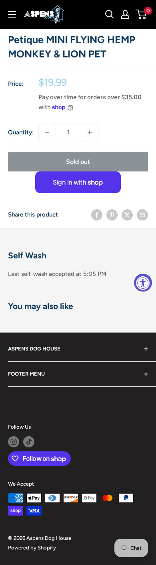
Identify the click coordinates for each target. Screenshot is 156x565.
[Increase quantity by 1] (89, 132)
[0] (141, 14)
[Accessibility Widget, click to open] (143, 282)
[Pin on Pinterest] (112, 214)
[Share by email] (142, 214)
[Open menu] (12, 14)
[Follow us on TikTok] (28, 441)
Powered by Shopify (32, 548)
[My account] (125, 14)
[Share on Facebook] (96, 214)
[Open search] (109, 14)
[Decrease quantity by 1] (47, 132)
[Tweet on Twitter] (127, 214)
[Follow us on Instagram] (13, 441)
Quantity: (21, 132)
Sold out (78, 161)
